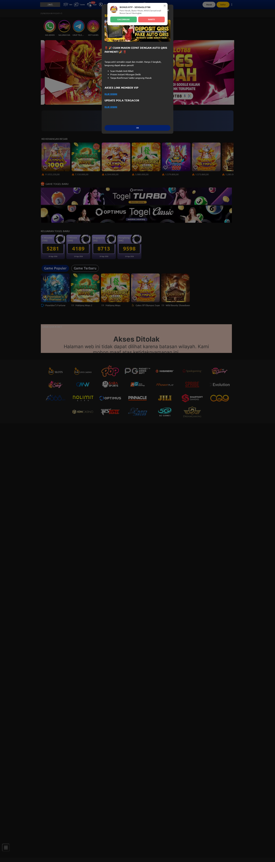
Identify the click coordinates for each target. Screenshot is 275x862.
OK (137, 128)
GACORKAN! (123, 19)
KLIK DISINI (111, 94)
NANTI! (151, 19)
